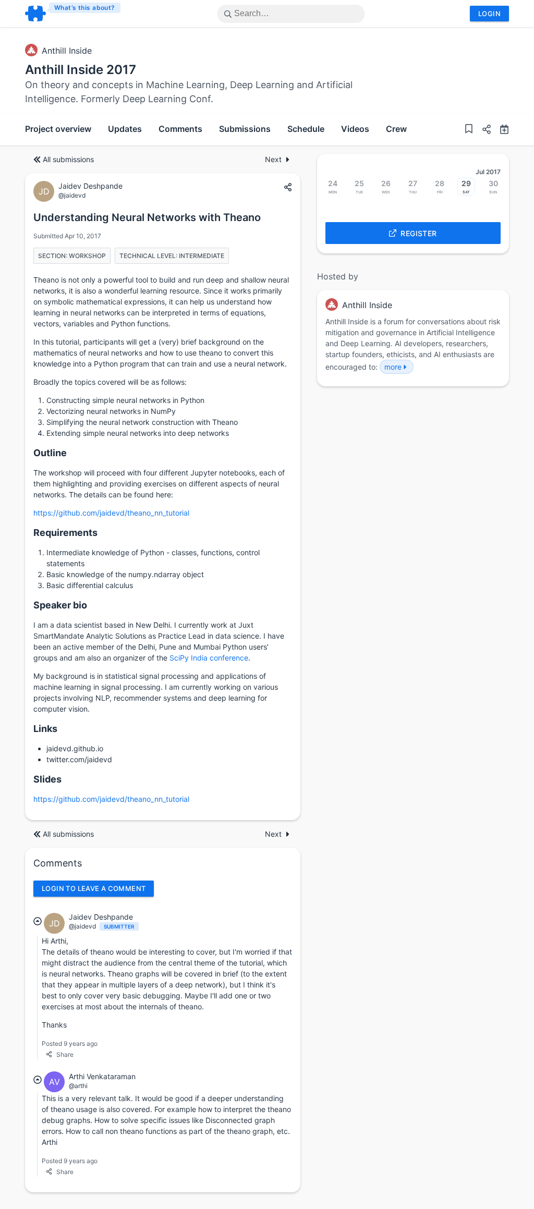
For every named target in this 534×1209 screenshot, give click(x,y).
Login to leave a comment (93, 888)
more (393, 366)
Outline (50, 452)
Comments (180, 129)
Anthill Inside (67, 50)
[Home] (73, 13)
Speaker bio (60, 605)
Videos (355, 129)
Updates (125, 129)
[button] (482, 130)
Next (273, 159)
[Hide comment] (37, 921)
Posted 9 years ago (70, 1043)
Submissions (245, 129)
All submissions (68, 159)
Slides (47, 779)
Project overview (58, 129)
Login (489, 13)
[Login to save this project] (469, 130)
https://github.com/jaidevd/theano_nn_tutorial (111, 512)
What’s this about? (84, 7)
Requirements (65, 532)
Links (45, 728)
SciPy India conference (208, 657)
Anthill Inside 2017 (80, 69)
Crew (396, 129)
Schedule (305, 129)
